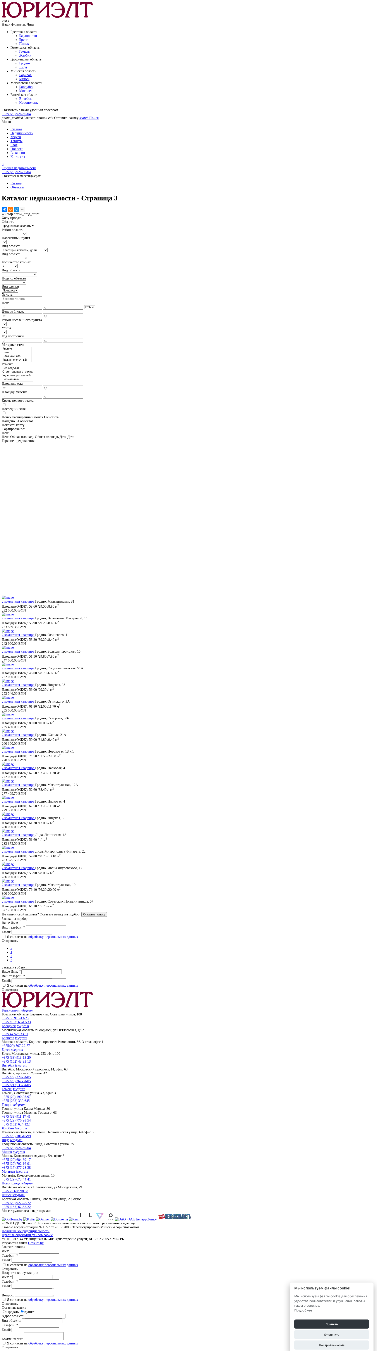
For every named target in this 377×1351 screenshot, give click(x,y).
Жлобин (25, 55)
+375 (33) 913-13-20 (16, 1057)
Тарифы (16, 141)
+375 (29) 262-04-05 (16, 1081)
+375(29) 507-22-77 (16, 1046)
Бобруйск (26, 87)
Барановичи (28, 36)
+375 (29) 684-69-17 (16, 1159)
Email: (7, 932)
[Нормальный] (17, 379)
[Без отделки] (17, 368)
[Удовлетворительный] (17, 375)
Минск (24, 79)
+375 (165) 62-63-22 (16, 1207)
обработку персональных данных (53, 937)
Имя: (6, 1251)
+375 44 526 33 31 (15, 1034)
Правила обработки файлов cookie (27, 1235)
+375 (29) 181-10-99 (16, 1136)
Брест (23, 39)
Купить (29, 1312)
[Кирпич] (16, 349)
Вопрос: (8, 1295)
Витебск (25, 98)
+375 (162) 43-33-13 (16, 1061)
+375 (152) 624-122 (16, 1124)
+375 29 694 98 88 (15, 1191)
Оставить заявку (94, 914)
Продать (12, 1312)
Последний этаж (14, 409)
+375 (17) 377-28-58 (16, 1167)
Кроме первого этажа (18, 400)
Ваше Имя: (10, 923)
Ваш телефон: (13, 927)
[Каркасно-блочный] (16, 360)
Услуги (15, 137)
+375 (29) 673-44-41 (16, 1179)
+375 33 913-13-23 (15, 1018)
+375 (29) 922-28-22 (16, 1203)
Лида (23, 67)
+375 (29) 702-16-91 (16, 1163)
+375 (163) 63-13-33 (16, 1022)
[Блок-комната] (16, 356)
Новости (16, 149)
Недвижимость (21, 133)
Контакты (17, 157)
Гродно (24, 63)
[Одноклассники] (10, 209)
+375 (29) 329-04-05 (16, 1077)
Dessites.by (36, 1243)
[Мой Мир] (16, 209)
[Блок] (16, 352)
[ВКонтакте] (4, 209)
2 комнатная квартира (18, 601)
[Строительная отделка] (17, 372)
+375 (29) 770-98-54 (16, 1120)
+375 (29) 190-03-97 (16, 1097)
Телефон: (10, 1255)
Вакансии (17, 153)
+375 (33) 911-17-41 (16, 1116)
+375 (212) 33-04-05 (16, 1085)
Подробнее (303, 1310)
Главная (16, 129)
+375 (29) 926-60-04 (16, 114)
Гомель (24, 51)
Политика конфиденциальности (26, 1231)
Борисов (25, 75)
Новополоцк (28, 102)
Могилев (26, 91)
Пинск (24, 43)
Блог (13, 145)
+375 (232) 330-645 (16, 1101)
